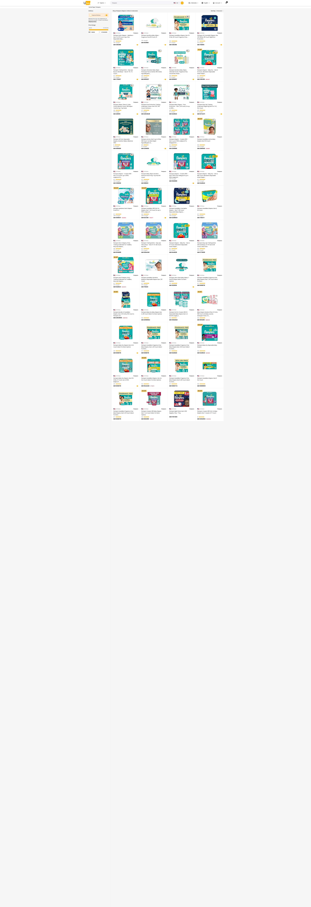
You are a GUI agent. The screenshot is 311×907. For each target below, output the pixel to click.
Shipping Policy (92, 21)
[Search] (182, 3)
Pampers (135, 33)
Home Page (92, 7)
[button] (193, 3)
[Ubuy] (87, 3)
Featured (219, 11)
